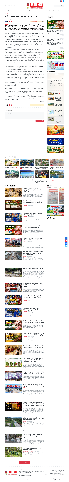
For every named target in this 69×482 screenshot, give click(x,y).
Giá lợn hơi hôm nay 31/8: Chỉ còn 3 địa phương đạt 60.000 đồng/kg (53, 48)
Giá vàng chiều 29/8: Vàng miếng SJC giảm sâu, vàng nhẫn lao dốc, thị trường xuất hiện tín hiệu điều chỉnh (33, 404)
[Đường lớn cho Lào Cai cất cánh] (27, 162)
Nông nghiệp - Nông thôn (28, 270)
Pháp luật (30, 11)
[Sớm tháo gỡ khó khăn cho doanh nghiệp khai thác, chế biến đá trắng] (13, 388)
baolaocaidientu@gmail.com (26, 475)
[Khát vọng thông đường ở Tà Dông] (13, 272)
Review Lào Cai (53, 11)
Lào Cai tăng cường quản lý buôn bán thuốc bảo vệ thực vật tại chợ (32, 239)
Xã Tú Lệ (51, 83)
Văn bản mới (25, 363)
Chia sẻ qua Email (11, 21)
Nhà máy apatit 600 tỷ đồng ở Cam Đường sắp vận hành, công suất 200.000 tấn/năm (54, 43)
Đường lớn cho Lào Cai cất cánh (26, 167)
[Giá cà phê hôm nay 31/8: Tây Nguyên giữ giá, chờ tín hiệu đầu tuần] (13, 205)
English (55, 1)
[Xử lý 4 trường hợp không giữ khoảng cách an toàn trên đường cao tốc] (13, 376)
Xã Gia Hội (59, 87)
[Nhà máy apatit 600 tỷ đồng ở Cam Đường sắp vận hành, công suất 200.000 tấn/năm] (13, 255)
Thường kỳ (56, 187)
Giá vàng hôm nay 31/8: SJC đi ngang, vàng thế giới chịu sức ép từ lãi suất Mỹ (33, 190)
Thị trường (25, 193)
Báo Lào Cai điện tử (34, 6)
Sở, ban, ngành (60, 76)
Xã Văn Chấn (59, 89)
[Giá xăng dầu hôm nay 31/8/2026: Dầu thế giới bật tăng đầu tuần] (13, 217)
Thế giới (38, 11)
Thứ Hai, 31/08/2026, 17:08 (10, 1)
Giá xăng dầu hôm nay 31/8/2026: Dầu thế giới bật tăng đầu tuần (32, 214)
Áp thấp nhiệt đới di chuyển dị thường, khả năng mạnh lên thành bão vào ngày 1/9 (59, 113)
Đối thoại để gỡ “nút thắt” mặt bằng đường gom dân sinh (33, 418)
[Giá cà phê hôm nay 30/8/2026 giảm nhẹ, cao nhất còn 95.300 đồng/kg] (13, 337)
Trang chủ (6, 11)
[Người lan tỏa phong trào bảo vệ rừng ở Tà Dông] (13, 452)
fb (60, 1)
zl (63, 1)
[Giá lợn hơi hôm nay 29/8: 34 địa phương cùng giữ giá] (55, 24)
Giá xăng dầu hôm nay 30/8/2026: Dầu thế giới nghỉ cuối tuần (33, 309)
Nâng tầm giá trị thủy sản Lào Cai (56, 179)
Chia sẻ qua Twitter (7, 21)
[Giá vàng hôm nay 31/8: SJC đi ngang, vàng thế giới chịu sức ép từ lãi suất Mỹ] (13, 192)
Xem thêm (24, 462)
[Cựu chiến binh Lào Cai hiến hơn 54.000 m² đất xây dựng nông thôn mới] (13, 438)
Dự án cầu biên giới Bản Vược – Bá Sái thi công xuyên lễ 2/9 (11, 179)
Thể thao (34, 11)
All (63, 11)
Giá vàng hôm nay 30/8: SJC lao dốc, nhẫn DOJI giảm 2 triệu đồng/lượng (33, 346)
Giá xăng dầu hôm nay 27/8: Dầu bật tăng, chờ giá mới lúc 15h (54, 34)
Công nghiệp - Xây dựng (27, 375)
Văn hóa (22, 11)
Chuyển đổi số (47, 11)
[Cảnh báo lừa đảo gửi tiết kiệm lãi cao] (57, 162)
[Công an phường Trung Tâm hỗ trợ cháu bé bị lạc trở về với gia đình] (51, 98)
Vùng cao (50, 187)
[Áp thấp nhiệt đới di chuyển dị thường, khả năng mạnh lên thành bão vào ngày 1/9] (51, 112)
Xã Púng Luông (60, 80)
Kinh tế (16, 11)
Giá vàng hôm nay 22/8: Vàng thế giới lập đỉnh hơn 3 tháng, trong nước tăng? (53, 39)
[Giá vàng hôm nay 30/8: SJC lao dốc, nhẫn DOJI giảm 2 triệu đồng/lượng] (13, 350)
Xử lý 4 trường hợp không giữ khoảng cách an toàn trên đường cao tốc (33, 372)
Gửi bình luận (40, 120)
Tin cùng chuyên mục (10, 186)
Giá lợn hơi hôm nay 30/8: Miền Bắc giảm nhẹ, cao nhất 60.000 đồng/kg (33, 321)
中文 (58, 1)
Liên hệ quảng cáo (29, 1)
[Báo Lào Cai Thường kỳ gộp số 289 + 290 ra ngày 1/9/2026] (56, 196)
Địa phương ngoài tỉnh (52, 75)
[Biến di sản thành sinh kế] (51, 93)
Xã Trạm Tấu (59, 83)
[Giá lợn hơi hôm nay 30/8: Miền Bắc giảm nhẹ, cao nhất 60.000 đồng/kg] (13, 325)
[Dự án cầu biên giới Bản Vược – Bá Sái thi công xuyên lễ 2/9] (12, 174)
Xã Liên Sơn (52, 87)
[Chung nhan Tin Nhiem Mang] (58, 480)
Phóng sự (42, 11)
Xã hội (19, 11)
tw (66, 246)
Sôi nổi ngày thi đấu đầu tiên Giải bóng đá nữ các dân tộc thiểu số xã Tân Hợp (58, 105)
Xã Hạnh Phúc (52, 85)
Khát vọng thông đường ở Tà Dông (33, 268)
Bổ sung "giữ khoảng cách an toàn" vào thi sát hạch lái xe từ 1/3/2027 (58, 120)
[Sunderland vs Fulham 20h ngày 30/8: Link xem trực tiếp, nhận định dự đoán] (13, 287)
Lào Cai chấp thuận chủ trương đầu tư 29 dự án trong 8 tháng (26, 179)
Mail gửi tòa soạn (21, 1)
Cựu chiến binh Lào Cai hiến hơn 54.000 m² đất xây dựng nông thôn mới (33, 436)
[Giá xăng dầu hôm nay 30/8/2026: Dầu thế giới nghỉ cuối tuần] (13, 312)
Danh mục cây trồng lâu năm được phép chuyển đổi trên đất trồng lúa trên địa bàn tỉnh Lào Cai (33, 360)
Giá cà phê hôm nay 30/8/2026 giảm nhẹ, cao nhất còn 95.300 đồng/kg (33, 334)
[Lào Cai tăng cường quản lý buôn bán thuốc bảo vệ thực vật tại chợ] (13, 242)
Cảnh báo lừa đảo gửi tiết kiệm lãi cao (56, 168)
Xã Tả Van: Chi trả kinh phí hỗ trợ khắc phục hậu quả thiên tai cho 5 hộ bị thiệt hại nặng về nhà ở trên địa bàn (42, 180)
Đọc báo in (58, 11)
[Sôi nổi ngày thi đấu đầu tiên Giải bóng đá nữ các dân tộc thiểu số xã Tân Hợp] (51, 104)
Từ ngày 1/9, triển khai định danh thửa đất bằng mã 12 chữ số (41, 168)
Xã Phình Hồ (59, 85)
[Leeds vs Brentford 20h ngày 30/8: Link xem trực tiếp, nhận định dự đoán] (13, 300)
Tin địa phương (51, 72)
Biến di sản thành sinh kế (58, 93)
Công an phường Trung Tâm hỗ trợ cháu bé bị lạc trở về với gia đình (58, 99)
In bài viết (9, 21)
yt (61, 1)
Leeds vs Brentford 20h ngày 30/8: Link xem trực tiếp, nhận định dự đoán (33, 297)
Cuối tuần (61, 187)
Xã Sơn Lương (52, 89)
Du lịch (26, 11)
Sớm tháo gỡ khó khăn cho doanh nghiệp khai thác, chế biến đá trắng (33, 385)
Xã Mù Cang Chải (52, 81)
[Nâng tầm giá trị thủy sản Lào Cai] (57, 174)
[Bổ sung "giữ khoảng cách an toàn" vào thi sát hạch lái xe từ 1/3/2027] (51, 119)
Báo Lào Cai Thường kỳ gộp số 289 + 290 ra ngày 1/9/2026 (55, 200)
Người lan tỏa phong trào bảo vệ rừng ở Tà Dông (32, 448)
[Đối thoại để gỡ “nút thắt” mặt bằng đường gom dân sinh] (13, 422)
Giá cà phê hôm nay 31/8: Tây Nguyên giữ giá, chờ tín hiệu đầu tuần (32, 202)
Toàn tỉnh (51, 78)
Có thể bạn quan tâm (10, 157)
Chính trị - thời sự (10, 11)
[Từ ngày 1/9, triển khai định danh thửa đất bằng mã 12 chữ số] (42, 162)
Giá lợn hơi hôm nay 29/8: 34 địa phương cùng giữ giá (54, 31)
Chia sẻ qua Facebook (6, 21)
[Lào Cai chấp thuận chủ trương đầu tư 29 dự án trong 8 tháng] (27, 174)
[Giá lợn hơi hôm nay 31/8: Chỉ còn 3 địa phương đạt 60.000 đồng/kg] (13, 230)
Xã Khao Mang (60, 78)
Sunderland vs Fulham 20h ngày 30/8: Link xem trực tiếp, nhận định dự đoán (33, 285)
